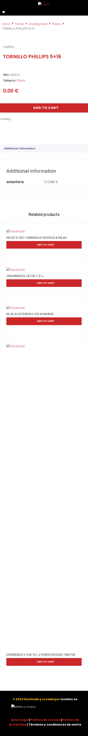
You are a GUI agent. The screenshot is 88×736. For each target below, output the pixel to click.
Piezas (56, 24)
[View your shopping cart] (4, 12)
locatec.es (69, 699)
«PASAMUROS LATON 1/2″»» (25, 276)
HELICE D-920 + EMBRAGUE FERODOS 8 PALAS (36, 237)
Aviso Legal (19, 720)
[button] (84, 12)
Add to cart (46, 107)
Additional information (19, 148)
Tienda (19, 24)
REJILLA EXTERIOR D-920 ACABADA (30, 314)
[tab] (44, 148)
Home (6, 24)
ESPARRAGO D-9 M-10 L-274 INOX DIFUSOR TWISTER (40, 654)
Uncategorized (38, 24)
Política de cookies (45, 720)
